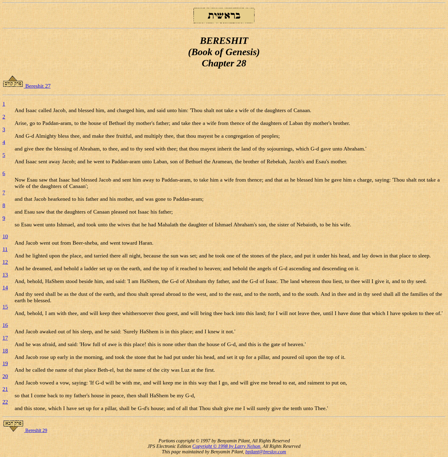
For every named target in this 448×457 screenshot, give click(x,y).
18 (5, 351)
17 (5, 338)
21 (5, 389)
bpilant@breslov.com (265, 451)
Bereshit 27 (37, 86)
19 (5, 363)
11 (5, 249)
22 (5, 402)
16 (5, 325)
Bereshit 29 (35, 430)
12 (5, 262)
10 (5, 236)
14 (5, 288)
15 (5, 307)
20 (5, 376)
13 (5, 275)
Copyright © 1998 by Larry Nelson (226, 446)
